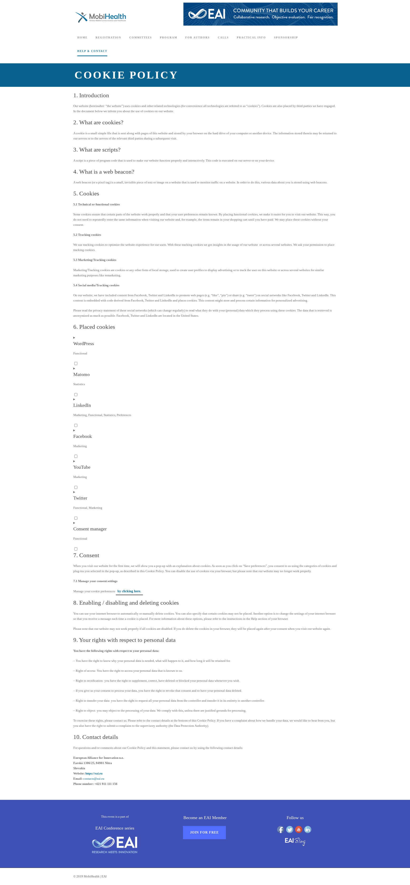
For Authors (197, 37)
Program (168, 37)
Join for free (204, 832)
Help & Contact (92, 51)
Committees (140, 37)
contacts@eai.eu (93, 778)
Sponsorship (286, 37)
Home (82, 37)
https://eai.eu (93, 773)
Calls (223, 37)
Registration (108, 37)
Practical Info (251, 37)
